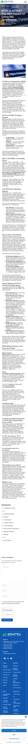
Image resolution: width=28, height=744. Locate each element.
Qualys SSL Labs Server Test (13, 413)
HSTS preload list (15, 391)
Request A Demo (7, 648)
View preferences (14, 738)
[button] (26, 717)
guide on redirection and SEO (15, 303)
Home (3, 6)
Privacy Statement (17, 742)
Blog (8, 6)
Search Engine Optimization (15, 6)
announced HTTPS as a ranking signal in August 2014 (12, 37)
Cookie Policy (9, 742)
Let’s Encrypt (5, 241)
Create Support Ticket (9, 653)
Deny (14, 734)
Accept (14, 730)
